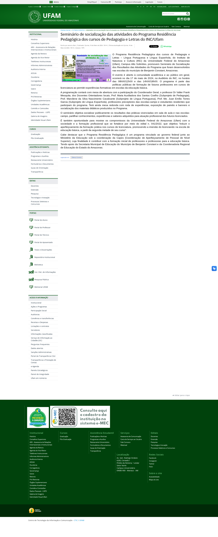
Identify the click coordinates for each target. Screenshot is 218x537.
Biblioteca (38, 264)
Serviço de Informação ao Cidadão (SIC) (41, 339)
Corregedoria (36, 81)
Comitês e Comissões (40, 108)
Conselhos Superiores (40, 43)
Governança (36, 85)
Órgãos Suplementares (40, 100)
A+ (138, 6)
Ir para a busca (59, 6)
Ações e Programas (39, 306)
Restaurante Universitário (42, 160)
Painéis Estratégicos (39, 370)
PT (147, 6)
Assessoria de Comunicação (136, 26)
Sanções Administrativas (41, 352)
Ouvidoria (35, 77)
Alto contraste (173, 6)
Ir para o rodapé (72, 6)
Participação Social (39, 310)
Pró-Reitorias (36, 96)
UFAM (81, 520)
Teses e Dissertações (43, 250)
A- (143, 6)
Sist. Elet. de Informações (45, 272)
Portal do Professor (42, 227)
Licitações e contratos (40, 326)
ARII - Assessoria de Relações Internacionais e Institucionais (43, 48)
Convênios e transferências (42, 318)
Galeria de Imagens (39, 116)
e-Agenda (35, 366)
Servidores (35, 330)
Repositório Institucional (44, 257)
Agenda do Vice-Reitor (40, 57)
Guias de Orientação (39, 168)
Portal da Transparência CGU (43, 356)
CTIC (76, 520)
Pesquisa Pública (41, 279)
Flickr (151, 467)
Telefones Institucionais (41, 61)
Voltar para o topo (182, 395)
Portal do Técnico (41, 235)
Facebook (152, 458)
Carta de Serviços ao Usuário (158, 26)
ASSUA (33, 73)
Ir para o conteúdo (34, 6)
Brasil (56, 2)
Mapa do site (185, 6)
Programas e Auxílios (40, 156)
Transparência (37, 172)
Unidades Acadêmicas (40, 104)
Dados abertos (37, 348)
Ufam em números (39, 378)
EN (151, 6)
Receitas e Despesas (39, 322)
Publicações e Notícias (40, 152)
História (34, 39)
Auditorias (35, 314)
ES (154, 6)
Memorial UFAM (41, 287)
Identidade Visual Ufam (41, 120)
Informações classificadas (41, 334)
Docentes (35, 186)
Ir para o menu (48, 6)
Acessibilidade (161, 6)
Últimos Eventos (78, 30)
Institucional (36, 303)
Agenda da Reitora (39, 53)
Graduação (35, 134)
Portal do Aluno (40, 220)
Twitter (151, 464)
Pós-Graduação (37, 138)
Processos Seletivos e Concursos (163, 448)
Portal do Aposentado (43, 242)
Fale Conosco (176, 26)
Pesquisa (34, 193)
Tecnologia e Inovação (40, 197)
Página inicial (66, 30)
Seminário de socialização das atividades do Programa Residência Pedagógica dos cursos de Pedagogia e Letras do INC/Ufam (118, 37)
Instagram (153, 461)
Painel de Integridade (40, 374)
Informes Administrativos (41, 65)
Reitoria (34, 93)
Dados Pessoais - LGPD (40, 112)
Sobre (33, 89)
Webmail (187, 26)
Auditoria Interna (38, 69)
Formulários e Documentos (42, 164)
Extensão (34, 190)
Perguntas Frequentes (40, 344)
